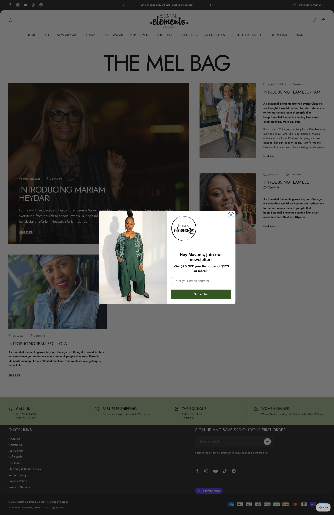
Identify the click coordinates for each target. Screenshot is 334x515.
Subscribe (201, 294)
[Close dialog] (231, 215)
